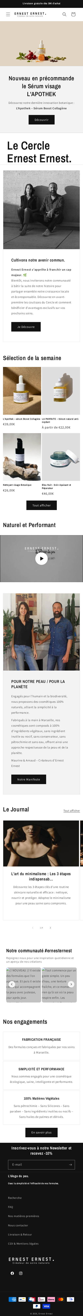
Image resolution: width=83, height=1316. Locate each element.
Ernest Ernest (45, 1313)
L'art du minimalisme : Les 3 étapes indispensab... (41, 876)
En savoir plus (41, 1132)
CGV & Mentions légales (23, 1243)
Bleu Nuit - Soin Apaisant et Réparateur (56, 487)
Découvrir (42, 119)
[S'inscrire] (70, 1164)
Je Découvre (26, 327)
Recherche (15, 1198)
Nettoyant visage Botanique (17, 485)
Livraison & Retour (20, 1234)
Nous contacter (18, 1225)
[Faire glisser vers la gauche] (32, 927)
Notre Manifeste (28, 779)
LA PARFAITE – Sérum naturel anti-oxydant (60, 421)
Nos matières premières (23, 1216)
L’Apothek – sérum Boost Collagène (21, 419)
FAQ (10, 1207)
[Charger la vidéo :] (41, 558)
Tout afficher (41, 505)
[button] (8, 14)
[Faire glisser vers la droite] (50, 927)
